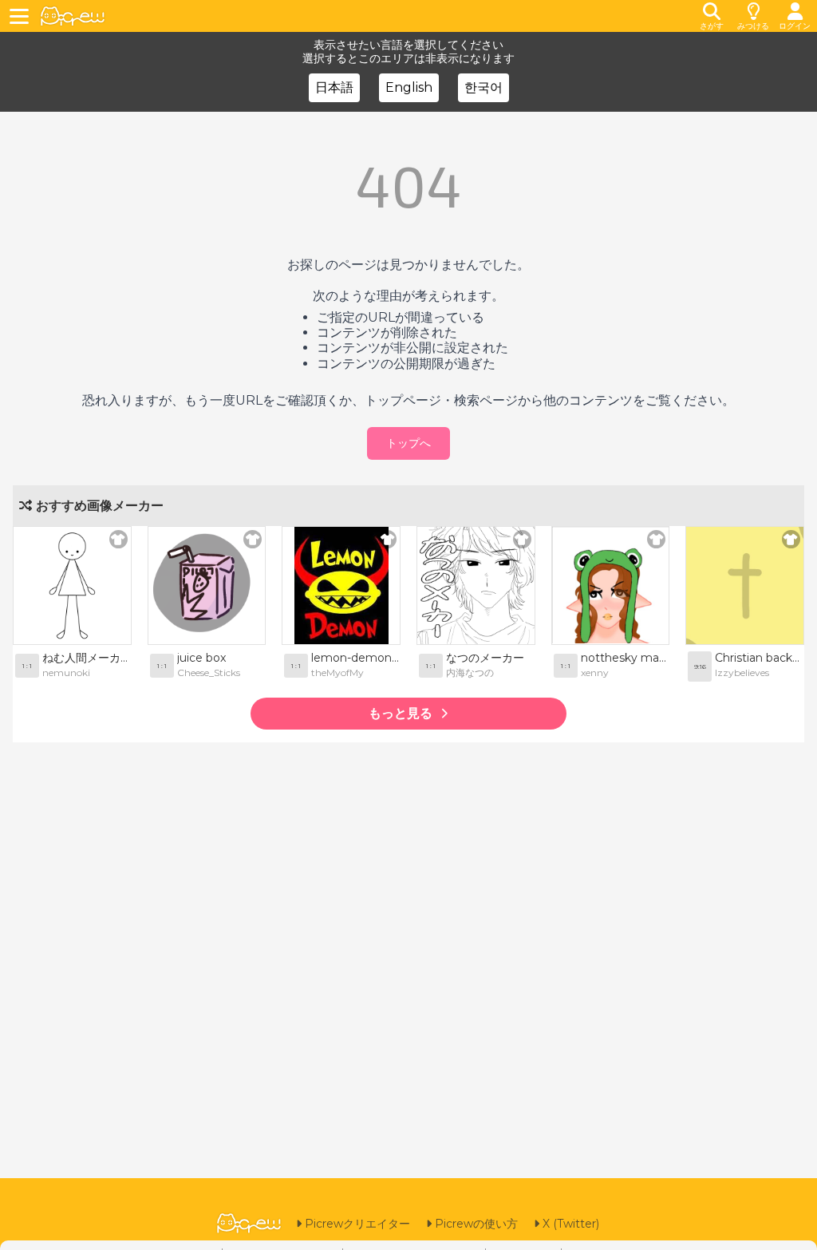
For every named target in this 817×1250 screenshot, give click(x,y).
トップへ (408, 443)
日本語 (334, 87)
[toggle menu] (22, 16)
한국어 (483, 87)
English (408, 87)
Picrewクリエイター (356, 1223)
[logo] (73, 16)
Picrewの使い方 (475, 1223)
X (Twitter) (569, 1223)
